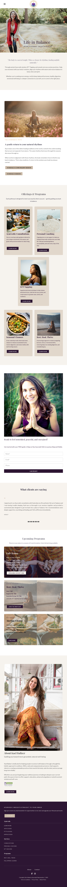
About (29, 869)
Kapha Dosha (8, 834)
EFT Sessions (8, 849)
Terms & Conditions (25, 879)
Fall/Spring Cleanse (10, 860)
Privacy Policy (35, 879)
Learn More (13, 248)
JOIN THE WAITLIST (15, 606)
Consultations (9, 843)
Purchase (12, 640)
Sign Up (9, 815)
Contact (37, 869)
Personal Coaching (10, 846)
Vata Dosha (8, 828)
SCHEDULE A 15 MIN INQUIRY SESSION (19, 167)
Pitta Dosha (8, 831)
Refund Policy (43, 879)
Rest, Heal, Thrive (9, 857)
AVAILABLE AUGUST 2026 (16, 573)
